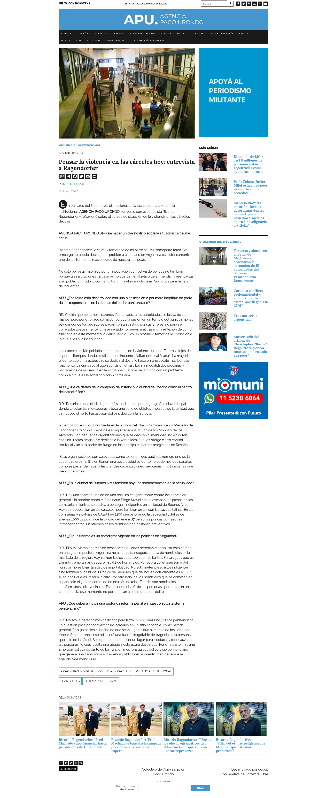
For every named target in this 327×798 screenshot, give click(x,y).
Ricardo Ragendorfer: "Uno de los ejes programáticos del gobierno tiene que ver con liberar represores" (188, 745)
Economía (101, 33)
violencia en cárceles (114, 671)
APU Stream (93, 40)
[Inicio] (163, 19)
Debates (243, 33)
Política (85, 33)
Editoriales (68, 33)
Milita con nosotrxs (74, 3)
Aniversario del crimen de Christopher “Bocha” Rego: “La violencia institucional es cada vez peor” (250, 346)
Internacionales (71, 40)
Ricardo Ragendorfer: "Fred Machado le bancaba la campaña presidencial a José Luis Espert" (136, 745)
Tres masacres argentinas (245, 317)
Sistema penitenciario (100, 681)
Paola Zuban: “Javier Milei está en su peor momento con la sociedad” (251, 187)
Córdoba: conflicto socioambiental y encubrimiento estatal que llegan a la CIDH (251, 298)
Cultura (166, 33)
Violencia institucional (142, 33)
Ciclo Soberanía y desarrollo (147, 40)
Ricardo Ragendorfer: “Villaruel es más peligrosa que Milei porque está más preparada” (240, 745)
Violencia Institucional (80, 145)
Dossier (198, 33)
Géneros (118, 33)
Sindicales (182, 33)
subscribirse (68, 768)
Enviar (200, 787)
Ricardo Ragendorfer (77, 671)
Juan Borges (76, 184)
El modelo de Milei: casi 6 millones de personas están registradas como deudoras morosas (249, 164)
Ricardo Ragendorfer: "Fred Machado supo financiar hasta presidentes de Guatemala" (83, 743)
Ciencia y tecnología (220, 33)
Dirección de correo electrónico (126, 788)
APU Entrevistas (114, 40)
